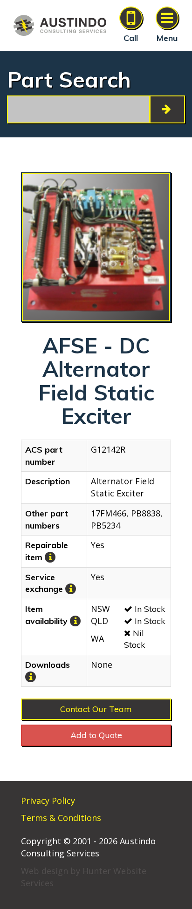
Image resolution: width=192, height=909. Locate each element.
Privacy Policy (48, 800)
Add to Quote (96, 735)
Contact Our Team (96, 709)
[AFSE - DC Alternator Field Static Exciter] (96, 247)
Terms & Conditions (61, 817)
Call (130, 38)
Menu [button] (167, 38)
